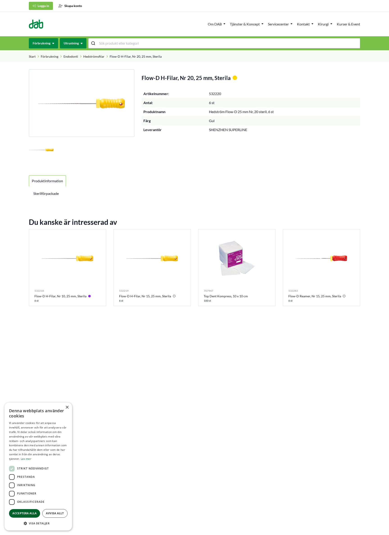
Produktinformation (47, 181)
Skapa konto (73, 6)
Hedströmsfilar (93, 56)
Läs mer (26, 459)
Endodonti (70, 56)
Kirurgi (323, 24)
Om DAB (215, 24)
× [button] (67, 407)
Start (32, 56)
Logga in (43, 6)
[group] (81, 103)
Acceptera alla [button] (24, 513)
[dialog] (38, 466)
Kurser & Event (348, 24)
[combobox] (224, 43)
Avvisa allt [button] (55, 513)
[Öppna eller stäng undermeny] (224, 23)
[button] (38, 523)
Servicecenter (278, 24)
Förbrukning (49, 56)
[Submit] (93, 43)
